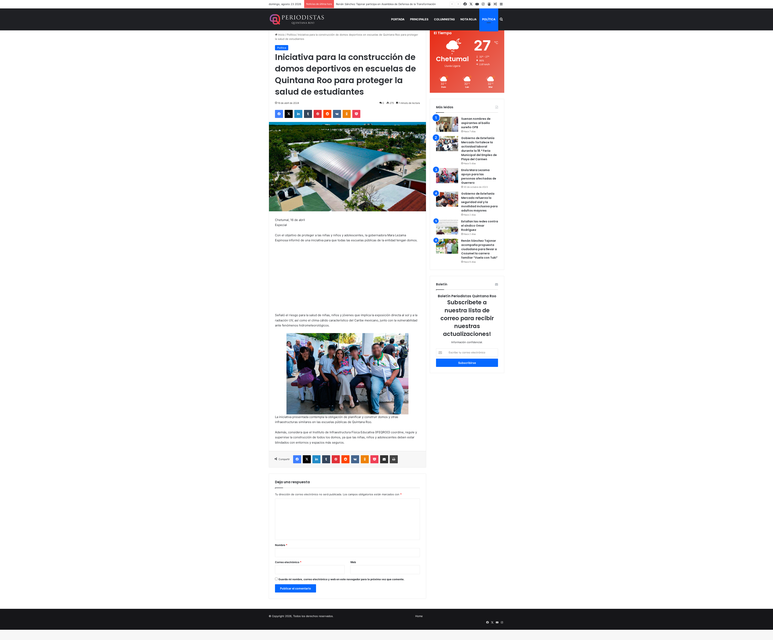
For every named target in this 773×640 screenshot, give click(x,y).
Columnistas (444, 19)
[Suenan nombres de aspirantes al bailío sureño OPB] (447, 124)
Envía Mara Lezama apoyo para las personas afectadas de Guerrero (478, 176)
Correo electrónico (288, 562)
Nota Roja (468, 19)
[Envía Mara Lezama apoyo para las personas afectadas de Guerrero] (447, 175)
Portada (397, 19)
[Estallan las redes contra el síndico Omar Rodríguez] (447, 226)
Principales (419, 19)
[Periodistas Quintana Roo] (296, 19)
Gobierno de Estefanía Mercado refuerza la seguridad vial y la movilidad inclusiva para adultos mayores (479, 202)
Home (419, 616)
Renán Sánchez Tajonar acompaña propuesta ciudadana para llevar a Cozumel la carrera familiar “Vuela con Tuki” (479, 249)
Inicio (281, 34)
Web (353, 562)
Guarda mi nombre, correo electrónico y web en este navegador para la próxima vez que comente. (341, 579)
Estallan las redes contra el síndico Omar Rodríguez (479, 225)
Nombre (281, 545)
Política (488, 19)
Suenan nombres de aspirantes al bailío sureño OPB (476, 123)
